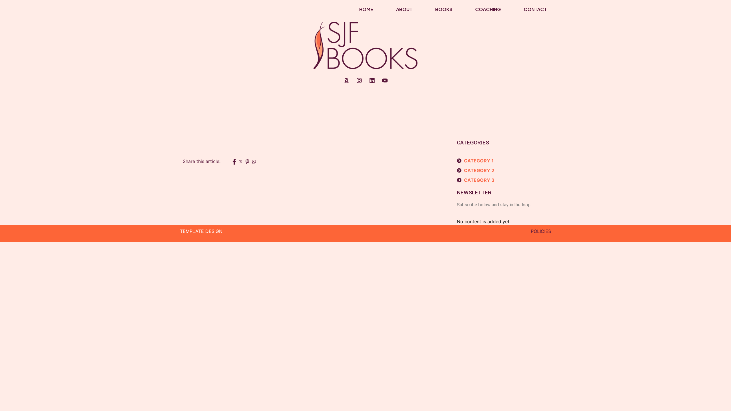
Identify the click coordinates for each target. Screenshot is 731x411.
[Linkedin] (372, 80)
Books (443, 9)
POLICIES (541, 231)
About (404, 9)
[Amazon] (346, 80)
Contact (535, 9)
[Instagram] (359, 80)
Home (366, 9)
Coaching (488, 9)
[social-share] (234, 161)
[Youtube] (385, 80)
